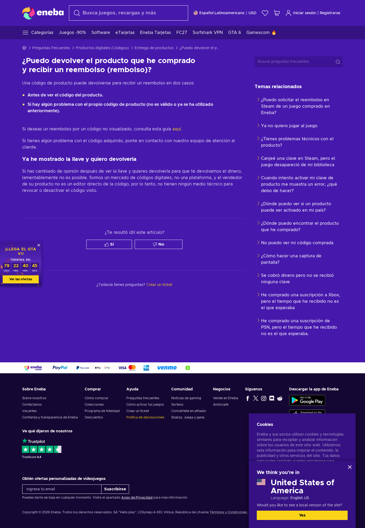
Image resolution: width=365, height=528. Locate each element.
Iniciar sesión (304, 13)
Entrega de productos (154, 48)
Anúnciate (220, 404)
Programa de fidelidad (102, 411)
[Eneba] (43, 12)
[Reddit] (279, 398)
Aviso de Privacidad (137, 497)
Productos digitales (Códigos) (102, 48)
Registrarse (330, 13)
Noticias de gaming (186, 398)
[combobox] (128, 13)
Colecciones (94, 404)
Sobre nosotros (34, 398)
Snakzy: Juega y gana (187, 417)
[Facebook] (247, 398)
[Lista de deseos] (265, 13)
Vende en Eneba (225, 398)
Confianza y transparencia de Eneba (50, 417)
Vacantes (29, 411)
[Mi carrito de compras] (277, 13)
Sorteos (177, 404)
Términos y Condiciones (228, 512)
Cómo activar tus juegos (145, 404)
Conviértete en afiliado (188, 411)
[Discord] (271, 398)
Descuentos (94, 417)
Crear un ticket (137, 411)
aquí (176, 129)
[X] (255, 398)
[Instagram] (263, 398)
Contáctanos (32, 404)
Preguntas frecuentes (51, 48)
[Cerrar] (350, 467)
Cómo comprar (96, 398)
